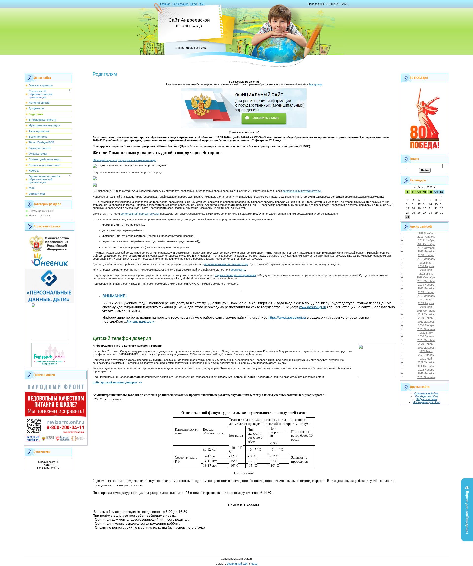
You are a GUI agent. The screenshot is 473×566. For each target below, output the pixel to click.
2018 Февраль (426, 258)
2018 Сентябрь (426, 277)
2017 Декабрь (426, 251)
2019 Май (426, 306)
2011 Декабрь (426, 233)
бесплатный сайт (237, 563)
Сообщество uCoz (426, 396)
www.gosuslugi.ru (312, 307)
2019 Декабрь (426, 321)
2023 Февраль (426, 377)
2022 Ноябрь (426, 369)
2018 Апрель (426, 266)
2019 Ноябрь (426, 317)
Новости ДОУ (37, 215)
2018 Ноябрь (426, 284)
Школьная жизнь (39, 210)
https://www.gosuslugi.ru (287, 317)
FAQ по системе (426, 399)
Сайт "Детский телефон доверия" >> (117, 382)
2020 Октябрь (426, 340)
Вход (193, 3)
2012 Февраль (426, 236)
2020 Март (426, 332)
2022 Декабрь (426, 373)
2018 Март (426, 262)
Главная (165, 3)
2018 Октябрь (426, 281)
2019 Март (426, 299)
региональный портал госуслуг (302, 190)
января (100, 160)
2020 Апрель (426, 336)
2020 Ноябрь (426, 343)
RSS (201, 3)
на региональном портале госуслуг (226, 264)
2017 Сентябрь (426, 244)
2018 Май (426, 269)
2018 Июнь (426, 273)
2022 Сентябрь (426, 366)
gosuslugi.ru (238, 269)
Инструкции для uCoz (426, 402)
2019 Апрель (426, 303)
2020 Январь (426, 325)
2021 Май (426, 358)
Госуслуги (110, 160)
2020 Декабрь (426, 347)
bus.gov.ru (315, 84)
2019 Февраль (426, 295)
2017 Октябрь (426, 247)
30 (94, 160)
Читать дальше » (140, 321)
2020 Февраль (426, 329)
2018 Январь (426, 255)
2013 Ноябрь (426, 240)
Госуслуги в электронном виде (137, 160)
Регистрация (180, 3)
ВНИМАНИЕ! (114, 296)
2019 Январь (426, 292)
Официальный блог (426, 393)
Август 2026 (424, 187)
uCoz (254, 563)
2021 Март (426, 351)
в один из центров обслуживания (235, 275)
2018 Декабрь (426, 288)
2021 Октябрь (426, 362)
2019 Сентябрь (426, 310)
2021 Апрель (426, 354)
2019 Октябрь (426, 314)
